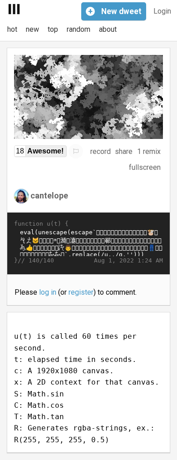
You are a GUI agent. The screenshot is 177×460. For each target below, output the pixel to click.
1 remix (149, 151)
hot (12, 29)
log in (47, 292)
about (108, 29)
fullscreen (145, 167)
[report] (76, 151)
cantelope (49, 195)
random (78, 29)
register (81, 292)
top (53, 29)
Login (162, 11)
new (32, 29)
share (124, 151)
